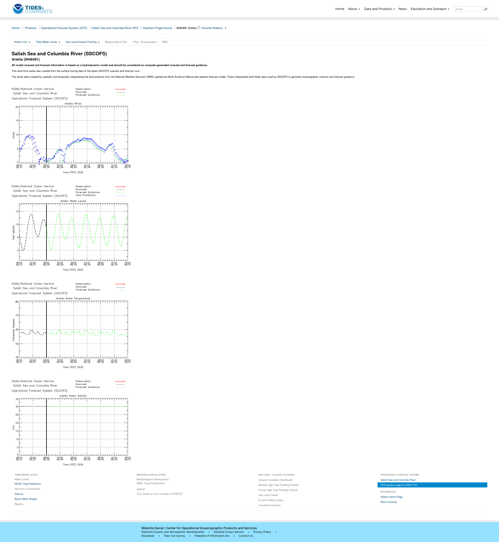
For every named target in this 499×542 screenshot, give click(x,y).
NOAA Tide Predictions (28, 484)
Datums (19, 494)
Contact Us (246, 535)
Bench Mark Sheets (26, 499)
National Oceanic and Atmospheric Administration (172, 531)
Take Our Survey (175, 535)
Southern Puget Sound (157, 28)
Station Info (20, 42)
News (403, 9)
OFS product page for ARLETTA (398, 485)
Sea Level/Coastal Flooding (81, 42)
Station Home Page (391, 497)
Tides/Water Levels (46, 42)
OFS (165, 42)
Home (339, 9)
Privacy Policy (262, 531)
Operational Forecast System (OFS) (64, 28)
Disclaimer (147, 535)
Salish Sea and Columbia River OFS (115, 28)
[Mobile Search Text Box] (485, 8)
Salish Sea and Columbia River (398, 480)
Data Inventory (388, 502)
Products (30, 28)
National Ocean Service (229, 531)
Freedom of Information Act (212, 535)
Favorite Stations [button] (212, 28)
